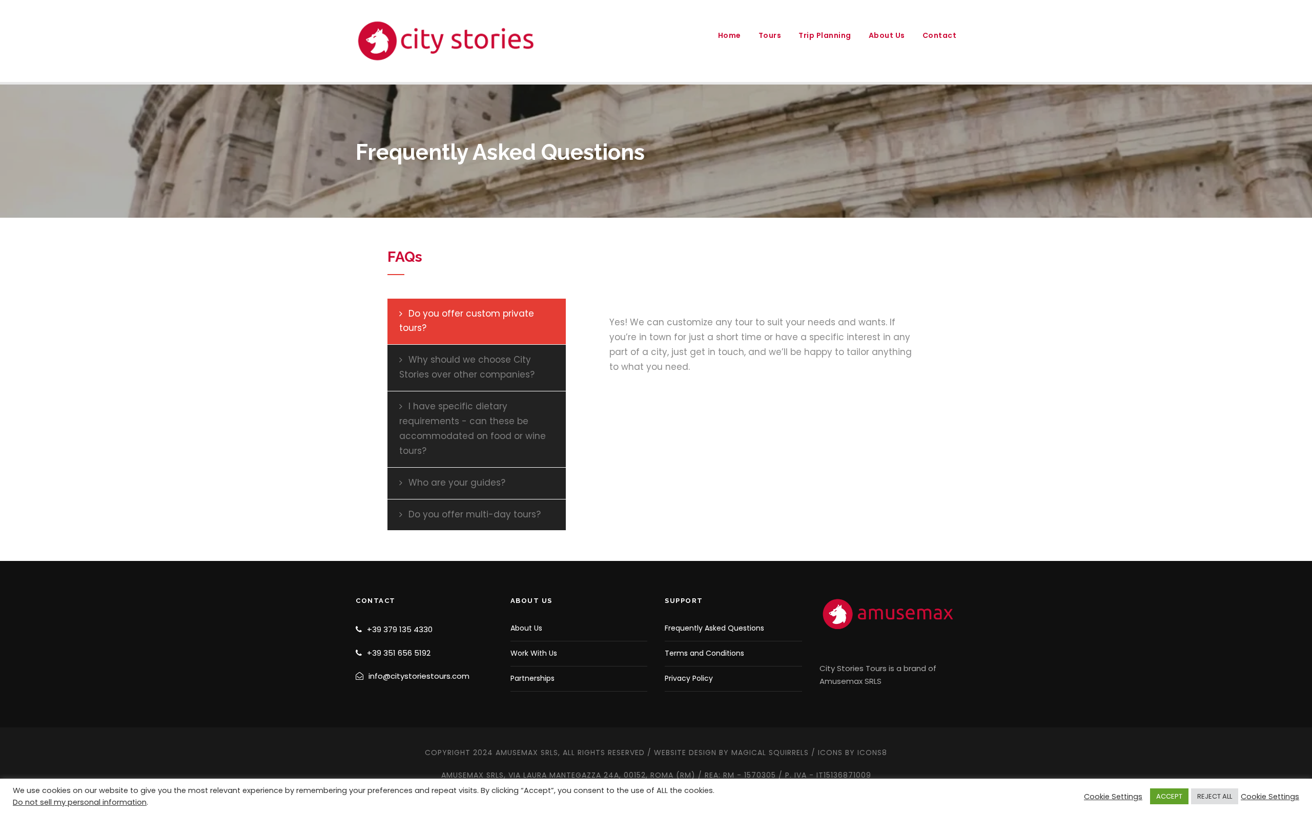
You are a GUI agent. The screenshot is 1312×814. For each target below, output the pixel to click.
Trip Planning (824, 35)
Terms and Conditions (704, 653)
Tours (770, 35)
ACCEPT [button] (1169, 796)
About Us (887, 35)
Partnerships (532, 678)
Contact (939, 35)
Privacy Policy (689, 678)
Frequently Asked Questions (714, 628)
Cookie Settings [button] (1113, 796)
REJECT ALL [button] (1214, 796)
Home (729, 35)
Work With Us (533, 653)
